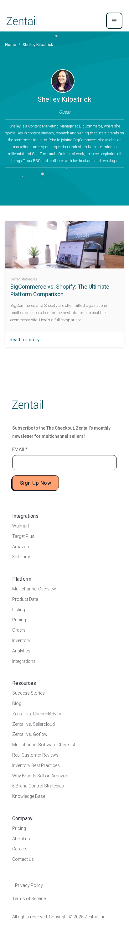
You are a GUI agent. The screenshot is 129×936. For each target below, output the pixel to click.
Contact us (23, 859)
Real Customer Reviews (35, 755)
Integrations (24, 661)
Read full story (24, 339)
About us (21, 838)
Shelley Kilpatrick (38, 44)
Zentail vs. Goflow (30, 734)
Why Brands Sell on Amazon (40, 775)
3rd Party (21, 556)
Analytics (21, 650)
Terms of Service (29, 898)
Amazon (20, 546)
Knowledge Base (28, 796)
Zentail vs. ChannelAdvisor (38, 713)
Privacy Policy (29, 885)
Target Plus (23, 536)
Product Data (25, 599)
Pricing (19, 619)
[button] (114, 21)
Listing (18, 609)
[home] (22, 20)
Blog (16, 703)
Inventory (21, 640)
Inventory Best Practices (36, 765)
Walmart (20, 525)
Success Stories (28, 693)
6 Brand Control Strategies (38, 785)
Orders (19, 630)
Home (10, 44)
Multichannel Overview (34, 588)
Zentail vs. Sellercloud (33, 724)
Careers (20, 848)
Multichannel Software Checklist (43, 744)
